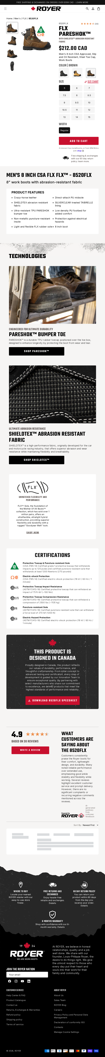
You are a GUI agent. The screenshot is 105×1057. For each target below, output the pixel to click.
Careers (58, 1010)
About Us (59, 995)
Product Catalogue (16, 1000)
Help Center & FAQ (15, 995)
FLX (25, 18)
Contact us (11, 1005)
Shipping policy (14, 1019)
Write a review (30, 750)
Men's (17, 18)
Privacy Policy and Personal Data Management (71, 1016)
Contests (58, 1027)
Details (52, 903)
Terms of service (15, 1024)
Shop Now (33, 532)
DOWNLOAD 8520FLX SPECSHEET (54, 700)
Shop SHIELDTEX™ (37, 460)
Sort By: (78, 825)
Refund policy (13, 1014)
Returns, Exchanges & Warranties (23, 1010)
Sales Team (60, 1000)
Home (9, 18)
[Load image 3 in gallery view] (12, 53)
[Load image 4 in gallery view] (12, 66)
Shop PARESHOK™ (36, 351)
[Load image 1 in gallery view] (12, 28)
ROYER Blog (60, 1005)
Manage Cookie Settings (66, 1032)
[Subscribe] (45, 974)
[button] (5, 8)
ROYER (18, 1051)
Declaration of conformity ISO (69, 1022)
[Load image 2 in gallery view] (12, 40)
